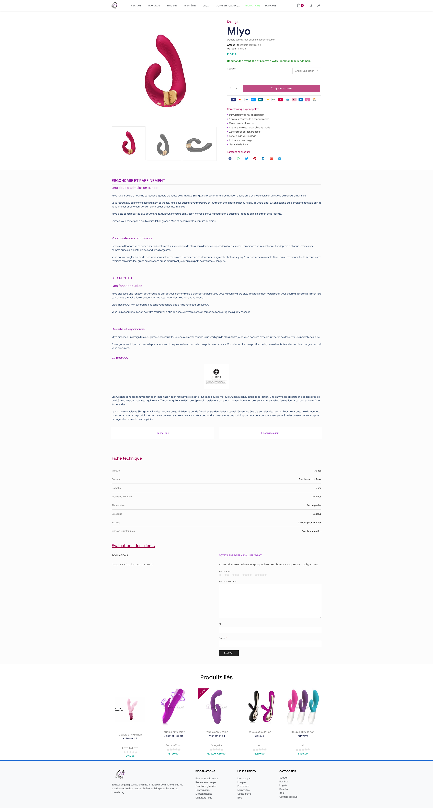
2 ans (318, 487)
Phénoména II (216, 735)
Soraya (259, 735)
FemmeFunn (173, 745)
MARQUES (270, 5)
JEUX (206, 5)
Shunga (241, 48)
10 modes (316, 496)
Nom (222, 624)
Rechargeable (314, 505)
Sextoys (317, 513)
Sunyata (216, 745)
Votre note (225, 571)
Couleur (231, 68)
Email (222, 638)
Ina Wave (302, 735)
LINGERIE (172, 5)
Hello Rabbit (130, 738)
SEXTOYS (136, 5)
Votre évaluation (228, 581)
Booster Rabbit (173, 735)
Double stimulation (250, 44)
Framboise (304, 479)
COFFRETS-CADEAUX (228, 5)
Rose (318, 479)
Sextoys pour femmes (309, 522)
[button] (230, 158)
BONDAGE (154, 5)
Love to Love (130, 748)
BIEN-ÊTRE (190, 5)
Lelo (259, 745)
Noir (313, 479)
